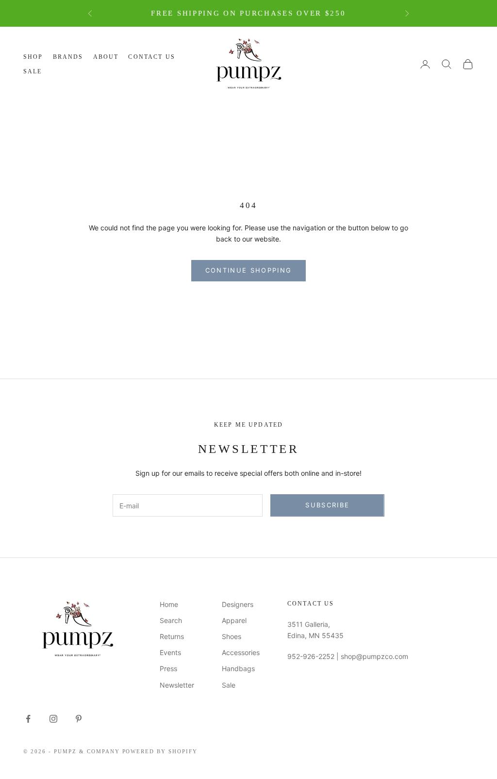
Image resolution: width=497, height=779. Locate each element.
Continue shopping (248, 270)
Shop (33, 56)
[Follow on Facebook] (28, 719)
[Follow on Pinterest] (78, 719)
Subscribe (327, 505)
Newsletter (177, 685)
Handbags (238, 668)
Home (169, 604)
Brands (68, 56)
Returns (172, 636)
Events (170, 652)
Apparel (234, 620)
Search (171, 620)
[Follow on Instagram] (53, 719)
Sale (32, 71)
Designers (237, 604)
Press (168, 668)
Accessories (241, 652)
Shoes (231, 636)
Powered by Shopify (160, 751)
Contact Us (151, 56)
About (106, 56)
